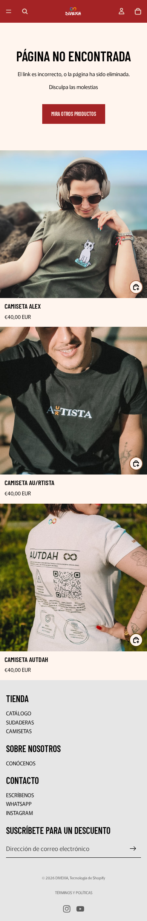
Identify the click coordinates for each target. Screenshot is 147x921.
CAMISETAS (19, 731)
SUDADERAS (20, 722)
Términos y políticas (73, 892)
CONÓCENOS (20, 763)
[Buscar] (25, 11)
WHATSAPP (19, 804)
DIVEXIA (61, 877)
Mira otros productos (73, 114)
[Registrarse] (133, 849)
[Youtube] (80, 908)
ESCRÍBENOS (20, 795)
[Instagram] (66, 908)
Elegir (142, 287)
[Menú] (8, 11)
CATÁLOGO (18, 713)
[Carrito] (138, 11)
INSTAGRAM (19, 812)
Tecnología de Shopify (87, 877)
